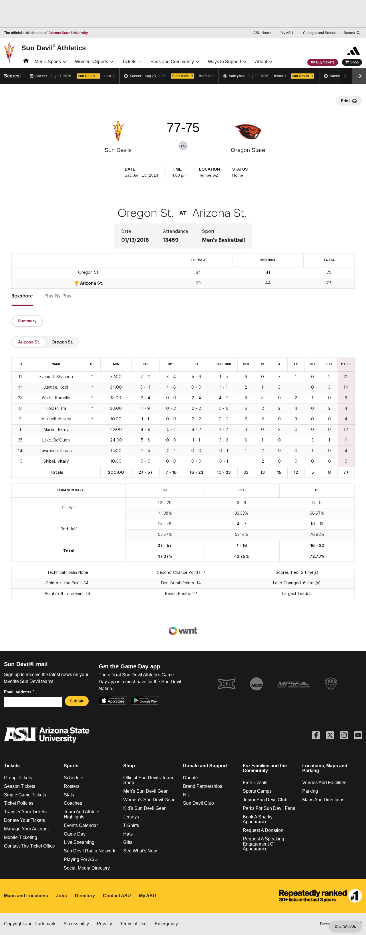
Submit (76, 701)
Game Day (74, 834)
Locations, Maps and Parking (324, 768)
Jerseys (131, 816)
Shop (354, 62)
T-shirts (131, 825)
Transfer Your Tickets (25, 811)
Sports (71, 765)
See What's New (140, 850)
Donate (190, 777)
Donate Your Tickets (24, 820)
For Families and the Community (265, 768)
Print (345, 100)
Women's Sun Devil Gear (148, 799)
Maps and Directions (323, 799)
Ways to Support (224, 61)
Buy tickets (325, 62)
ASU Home (262, 33)
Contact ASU (117, 895)
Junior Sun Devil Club (265, 799)
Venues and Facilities (324, 782)
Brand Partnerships (202, 786)
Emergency (166, 923)
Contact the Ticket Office (29, 846)
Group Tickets (18, 777)
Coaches (73, 803)
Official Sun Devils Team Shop (148, 780)
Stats (69, 794)
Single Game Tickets (25, 794)
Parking (310, 791)
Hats (128, 834)
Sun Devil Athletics (53, 47)
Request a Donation (263, 830)
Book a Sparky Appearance (257, 819)
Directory (85, 895)
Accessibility (76, 923)
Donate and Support (205, 765)
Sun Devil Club (198, 803)
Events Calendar (81, 825)
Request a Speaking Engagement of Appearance (263, 843)
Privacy (104, 923)
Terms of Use (133, 923)
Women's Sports (91, 61)
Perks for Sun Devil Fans (269, 808)
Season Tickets (19, 786)
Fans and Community (172, 61)
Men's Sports (48, 61)
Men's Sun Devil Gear (145, 791)
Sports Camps (257, 791)
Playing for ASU (81, 859)
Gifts (127, 842)
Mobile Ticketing (20, 837)
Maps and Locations (26, 895)
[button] (359, 76)
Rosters (71, 786)
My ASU (287, 33)
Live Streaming (79, 842)
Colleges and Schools (320, 33)
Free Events (255, 782)
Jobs (61, 895)
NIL (186, 794)
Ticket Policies (18, 803)
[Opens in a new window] (320, 896)
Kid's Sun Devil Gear (144, 808)
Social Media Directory (87, 868)
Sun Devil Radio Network (89, 850)
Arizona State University (68, 33)
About (261, 61)
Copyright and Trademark (29, 923)
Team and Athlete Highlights (81, 814)
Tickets (129, 61)
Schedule (73, 777)
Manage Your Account (26, 828)
